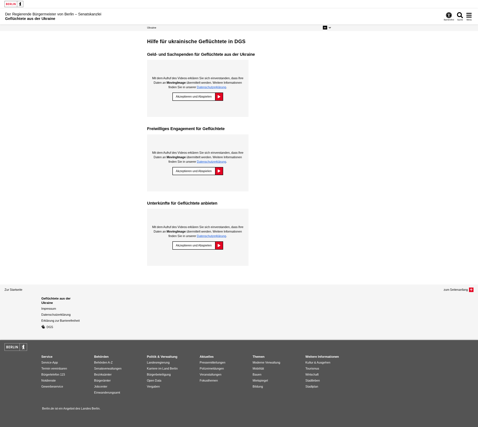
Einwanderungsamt (107, 392)
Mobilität (258, 368)
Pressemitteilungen (212, 362)
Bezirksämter (103, 374)
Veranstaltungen (210, 374)
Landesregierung (158, 362)
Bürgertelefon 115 (53, 374)
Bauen (257, 374)
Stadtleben (312, 380)
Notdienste (48, 380)
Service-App (49, 362)
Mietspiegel (260, 380)
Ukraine (151, 27)
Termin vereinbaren (54, 368)
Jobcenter (100, 386)
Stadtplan (311, 386)
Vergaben (153, 386)
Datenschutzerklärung (211, 87)
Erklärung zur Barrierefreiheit (60, 320)
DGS (50, 327)
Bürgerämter (102, 380)
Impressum (48, 308)
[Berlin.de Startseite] (14, 4)
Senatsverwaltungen (108, 368)
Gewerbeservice (52, 386)
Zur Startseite (13, 289)
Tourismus (312, 368)
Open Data (154, 380)
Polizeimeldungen (212, 368)
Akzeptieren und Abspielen (194, 96)
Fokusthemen (209, 380)
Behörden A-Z (103, 362)
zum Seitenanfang (456, 289)
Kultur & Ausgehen (317, 362)
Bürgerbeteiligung (159, 374)
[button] (327, 27)
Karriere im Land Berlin (162, 368)
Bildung (258, 386)
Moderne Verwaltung (266, 362)
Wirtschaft (312, 374)
